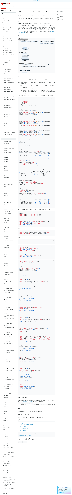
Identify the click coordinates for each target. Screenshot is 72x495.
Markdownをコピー (30, 15)
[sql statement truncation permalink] (29, 397)
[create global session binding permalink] (50, 12)
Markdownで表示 (42, 15)
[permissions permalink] (21, 408)
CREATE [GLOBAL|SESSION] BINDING (25, 433)
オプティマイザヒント (24, 428)
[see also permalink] (21, 420)
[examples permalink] (20, 77)
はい (20, 442)
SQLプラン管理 (23, 430)
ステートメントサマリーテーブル (25, 401)
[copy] (53, 98)
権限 (58, 17)
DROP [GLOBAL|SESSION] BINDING (27, 423)
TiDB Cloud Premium (37, 0)
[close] (70, 487)
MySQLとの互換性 (60, 19)
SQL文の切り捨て (60, 16)
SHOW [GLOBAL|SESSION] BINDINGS (27, 424)
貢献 (20, 15)
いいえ (25, 442)
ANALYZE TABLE (23, 426)
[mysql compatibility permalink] (30, 414)
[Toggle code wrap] (52, 98)
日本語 (67, 7)
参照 (58, 20)
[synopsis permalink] (21, 35)
